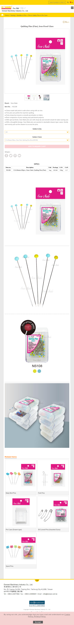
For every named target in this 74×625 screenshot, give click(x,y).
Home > (8, 15)
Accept (38, 622)
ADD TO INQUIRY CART (37, 146)
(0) (72, 2)
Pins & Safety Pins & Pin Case (37, 15)
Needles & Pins (21, 15)
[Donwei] (13, 8)
